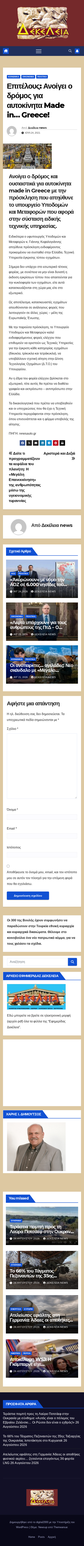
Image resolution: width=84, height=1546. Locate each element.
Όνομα (12, 809)
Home (31, 1536)
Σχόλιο (12, 728)
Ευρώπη (28, 1309)
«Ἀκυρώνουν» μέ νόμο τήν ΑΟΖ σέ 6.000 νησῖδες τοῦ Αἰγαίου (37, 584)
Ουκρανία (16, 1221)
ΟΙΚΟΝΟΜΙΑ (28, 77)
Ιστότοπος (14, 847)
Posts (41, 1536)
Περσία (26, 1353)
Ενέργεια (16, 1309)
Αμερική (15, 1353)
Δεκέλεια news (37, 128)
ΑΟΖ (13, 573)
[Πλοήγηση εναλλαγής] (38, 51)
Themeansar (60, 1527)
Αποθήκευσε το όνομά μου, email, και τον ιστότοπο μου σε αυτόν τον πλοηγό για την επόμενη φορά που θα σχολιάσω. (42, 877)
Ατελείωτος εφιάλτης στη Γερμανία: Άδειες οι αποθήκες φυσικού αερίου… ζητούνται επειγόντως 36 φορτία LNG (41, 1459)
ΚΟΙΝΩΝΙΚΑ (13, 77)
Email (12, 828)
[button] (70, 51)
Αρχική (52, 1536)
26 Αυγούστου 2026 (26, 1238)
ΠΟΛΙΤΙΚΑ (42, 77)
